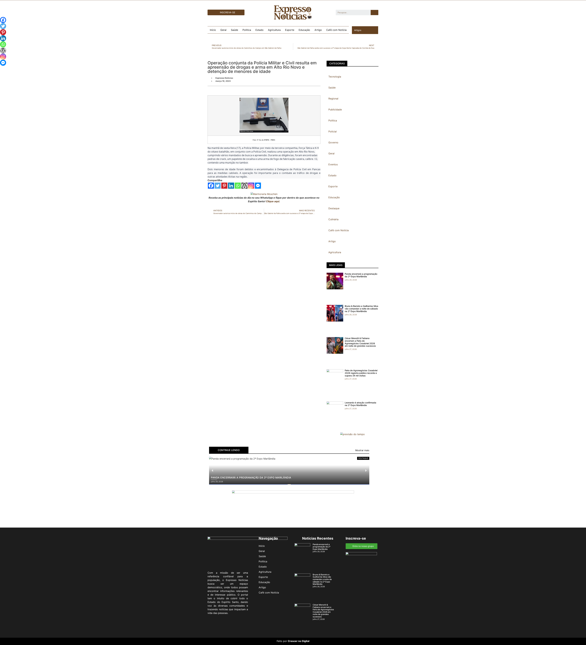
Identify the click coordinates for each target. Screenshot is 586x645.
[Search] (374, 12)
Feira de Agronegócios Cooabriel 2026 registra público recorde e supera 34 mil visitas (361, 373)
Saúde (234, 29)
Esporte (289, 29)
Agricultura (274, 29)
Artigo (318, 29)
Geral (223, 29)
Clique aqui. (273, 201)
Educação (304, 29)
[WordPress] (244, 186)
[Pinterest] (224, 186)
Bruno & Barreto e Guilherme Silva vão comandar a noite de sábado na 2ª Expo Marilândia (361, 309)
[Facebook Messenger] (258, 186)
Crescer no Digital (298, 641)
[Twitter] (218, 186)
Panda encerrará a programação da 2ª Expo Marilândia (361, 275)
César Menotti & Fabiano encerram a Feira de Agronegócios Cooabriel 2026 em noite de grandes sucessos (360, 342)
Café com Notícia (336, 29)
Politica (246, 29)
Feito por (282, 641)
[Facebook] (211, 186)
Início (213, 29)
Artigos (357, 30)
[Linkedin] (231, 186)
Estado (259, 29)
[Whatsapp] (238, 186)
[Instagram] (251, 186)
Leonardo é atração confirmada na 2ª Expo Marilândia (360, 403)
